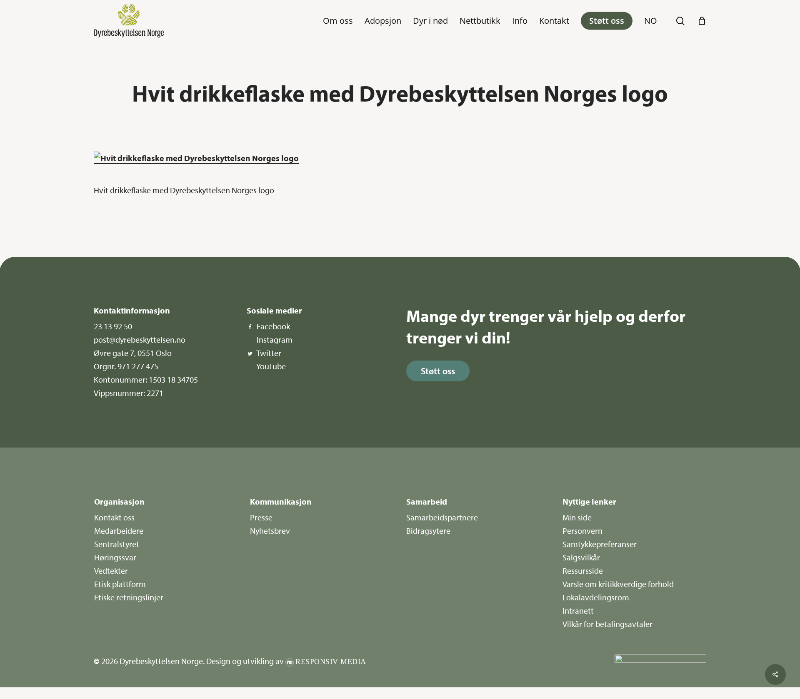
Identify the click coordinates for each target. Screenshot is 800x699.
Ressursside (582, 570)
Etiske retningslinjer (128, 597)
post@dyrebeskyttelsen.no (139, 339)
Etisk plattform (120, 584)
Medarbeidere (118, 530)
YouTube (271, 366)
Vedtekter (111, 570)
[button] (438, 371)
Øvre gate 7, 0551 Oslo (133, 353)
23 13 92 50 (113, 326)
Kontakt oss (114, 517)
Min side (577, 517)
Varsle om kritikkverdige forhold (618, 584)
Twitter (268, 353)
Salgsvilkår (581, 557)
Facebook (273, 326)
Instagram (274, 339)
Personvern (582, 530)
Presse (261, 517)
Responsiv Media (330, 661)
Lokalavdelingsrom (595, 597)
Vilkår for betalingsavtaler (607, 624)
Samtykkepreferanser (599, 544)
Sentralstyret (116, 544)
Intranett (578, 610)
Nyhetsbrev (270, 530)
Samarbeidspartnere (442, 517)
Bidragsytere (428, 530)
